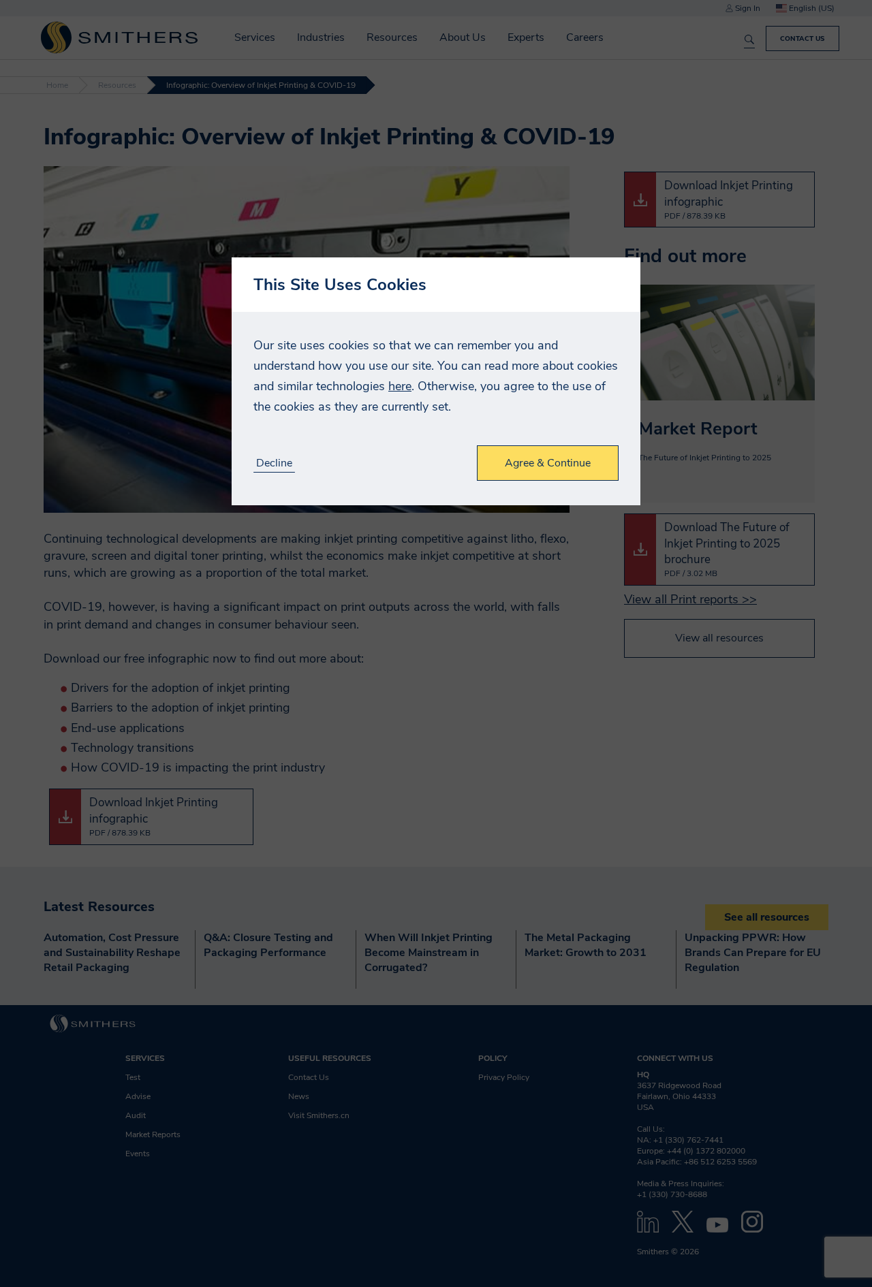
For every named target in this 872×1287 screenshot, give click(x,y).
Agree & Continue (548, 463)
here (399, 386)
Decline (274, 463)
